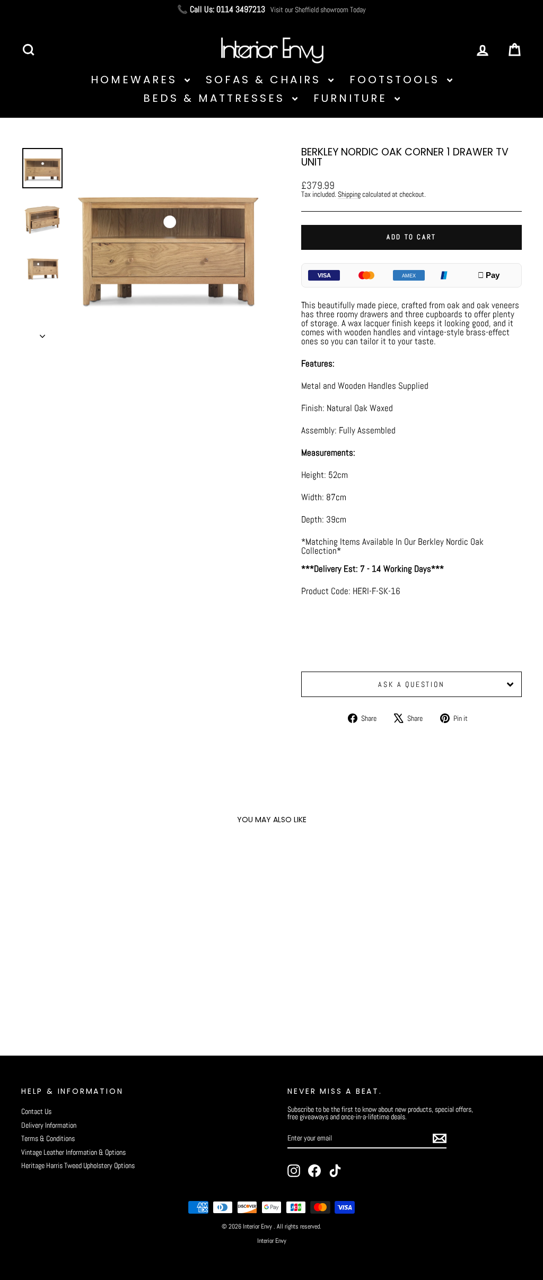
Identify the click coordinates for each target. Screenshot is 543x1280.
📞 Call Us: (221, 9)
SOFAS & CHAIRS (266, 79)
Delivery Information (48, 1125)
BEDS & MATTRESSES (216, 98)
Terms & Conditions (48, 1138)
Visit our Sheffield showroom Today (318, 9)
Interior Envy (271, 1241)
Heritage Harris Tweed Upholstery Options (78, 1165)
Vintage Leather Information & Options (73, 1152)
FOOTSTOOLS (396, 79)
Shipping (349, 194)
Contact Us (36, 1111)
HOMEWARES (136, 79)
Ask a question (411, 684)
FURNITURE (352, 98)
